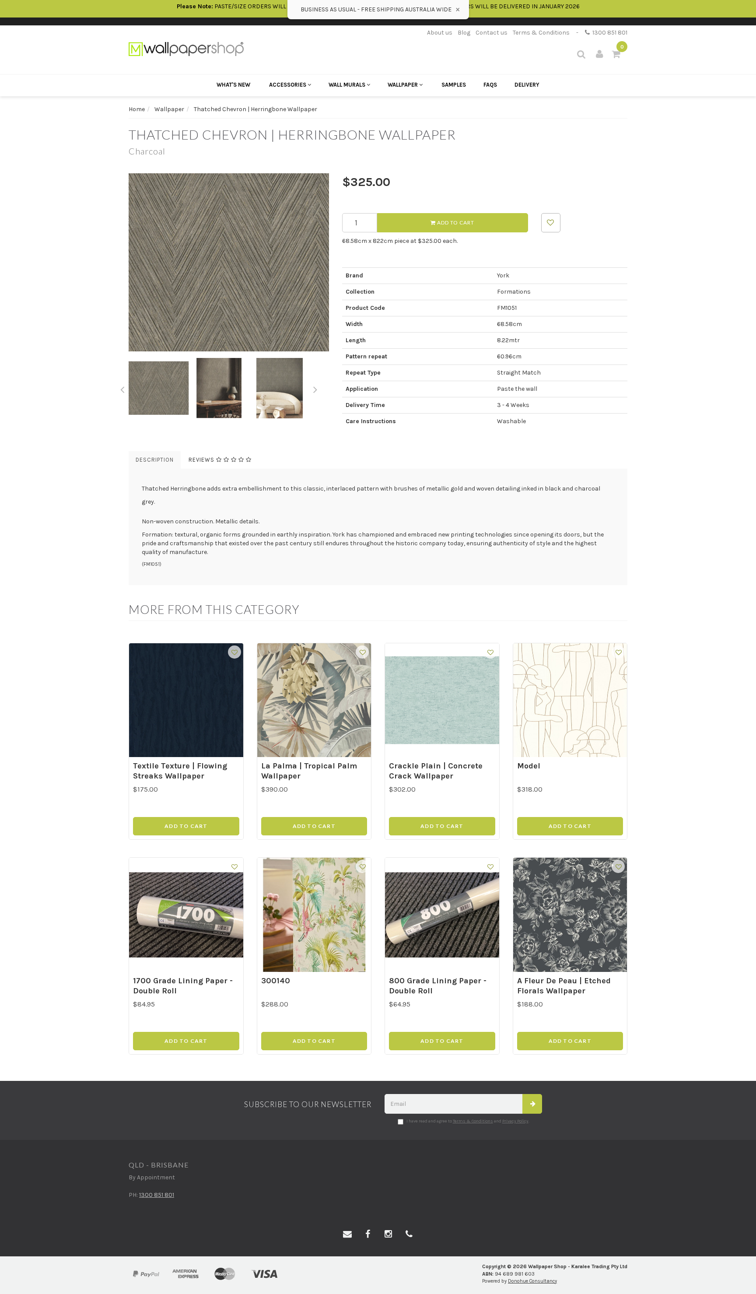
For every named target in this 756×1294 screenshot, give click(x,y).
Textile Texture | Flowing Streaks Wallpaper (180, 771)
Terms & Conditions (541, 32)
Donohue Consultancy (532, 1281)
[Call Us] (409, 1234)
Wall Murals (348, 84)
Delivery (526, 84)
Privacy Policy (515, 1121)
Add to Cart (455, 222)
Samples (453, 84)
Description (155, 459)
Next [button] (315, 388)
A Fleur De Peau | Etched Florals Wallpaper (564, 986)
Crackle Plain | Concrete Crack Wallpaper (436, 771)
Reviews (202, 459)
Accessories (288, 84)
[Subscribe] (532, 1104)
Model (528, 766)
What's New (233, 84)
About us (439, 32)
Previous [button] (122, 388)
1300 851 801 (608, 32)
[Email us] (347, 1234)
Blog (464, 32)
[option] (229, 262)
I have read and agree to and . (467, 1121)
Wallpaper (403, 84)
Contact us (492, 32)
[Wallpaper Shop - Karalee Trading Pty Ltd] (186, 48)
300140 (275, 980)
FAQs (490, 84)
